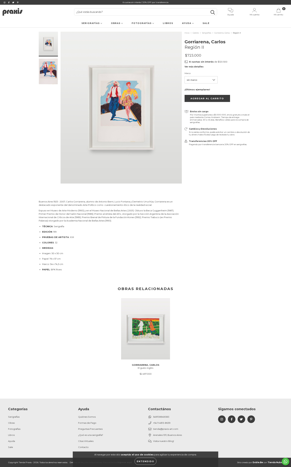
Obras (116, 23)
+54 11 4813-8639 (161, 422)
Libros (168, 23)
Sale (206, 23)
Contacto (83, 447)
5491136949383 (161, 416)
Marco (188, 73)
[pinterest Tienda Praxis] (18, 2)
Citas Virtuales (85, 441)
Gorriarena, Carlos (222, 33)
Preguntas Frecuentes (90, 429)
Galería (196, 33)
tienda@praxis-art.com (165, 429)
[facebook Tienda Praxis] (9, 2)
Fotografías (142, 23)
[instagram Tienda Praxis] (5, 2)
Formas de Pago (87, 422)
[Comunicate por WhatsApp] (285, 461)
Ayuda (187, 23)
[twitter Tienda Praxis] (13, 2)
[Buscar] (213, 12)
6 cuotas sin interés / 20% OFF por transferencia (145, 2)
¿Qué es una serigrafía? (90, 435)
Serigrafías (91, 23)
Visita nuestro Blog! (163, 441)
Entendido (145, 461)
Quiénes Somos (87, 416)
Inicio (187, 33)
